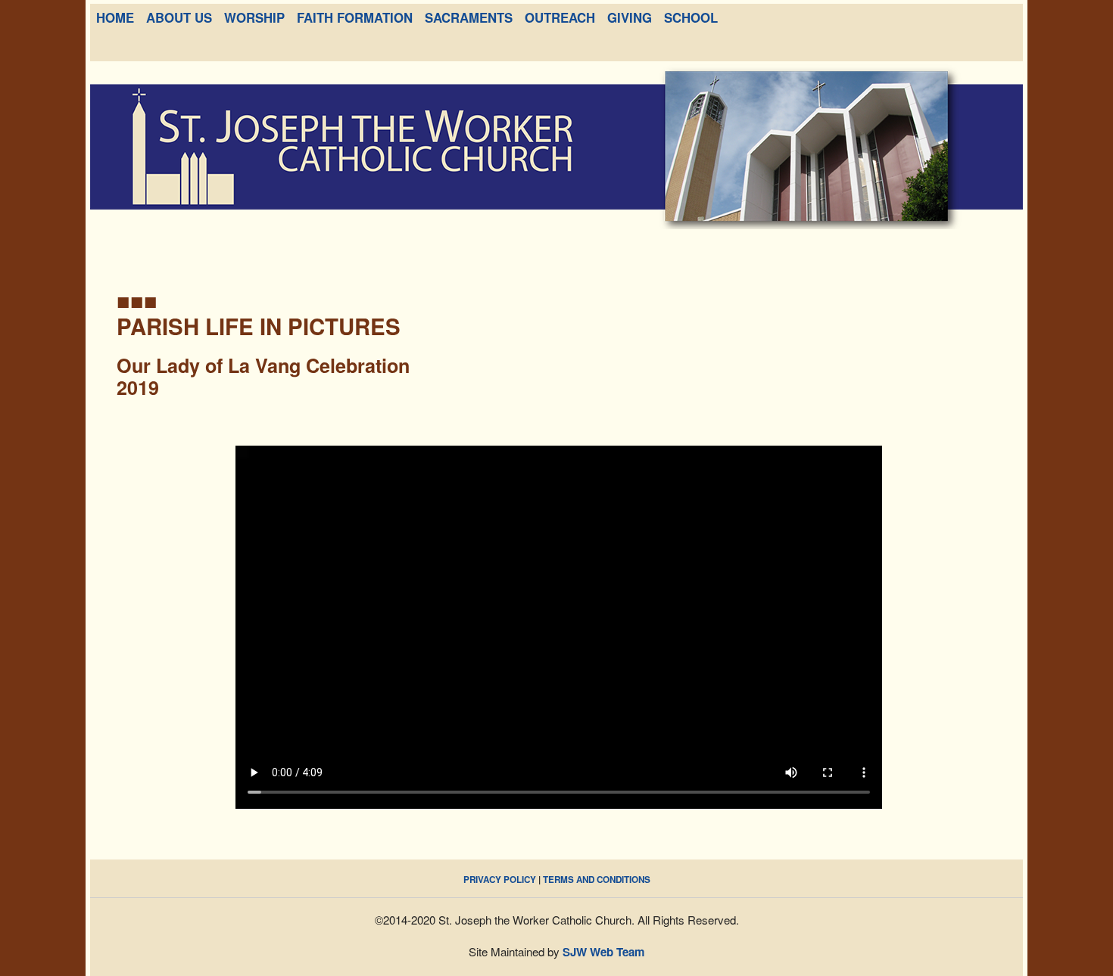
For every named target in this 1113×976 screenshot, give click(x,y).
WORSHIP (254, 17)
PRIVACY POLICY (499, 879)
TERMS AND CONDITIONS (596, 879)
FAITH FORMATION (355, 17)
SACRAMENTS (469, 17)
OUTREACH (560, 17)
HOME (115, 17)
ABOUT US (179, 17)
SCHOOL (691, 17)
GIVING (629, 17)
